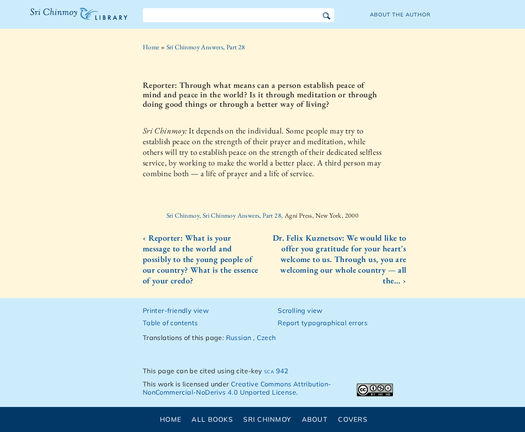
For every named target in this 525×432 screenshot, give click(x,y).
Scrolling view (300, 310)
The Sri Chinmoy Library (62, 19)
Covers (353, 419)
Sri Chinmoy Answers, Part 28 (206, 47)
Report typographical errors (323, 323)
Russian (238, 337)
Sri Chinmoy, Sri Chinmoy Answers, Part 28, (226, 215)
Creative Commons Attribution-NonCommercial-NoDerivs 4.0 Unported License (237, 388)
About (315, 419)
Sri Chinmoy (267, 419)
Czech (266, 337)
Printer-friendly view (176, 310)
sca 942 (276, 371)
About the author (400, 14)
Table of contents (170, 323)
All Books (212, 419)
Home (151, 47)
